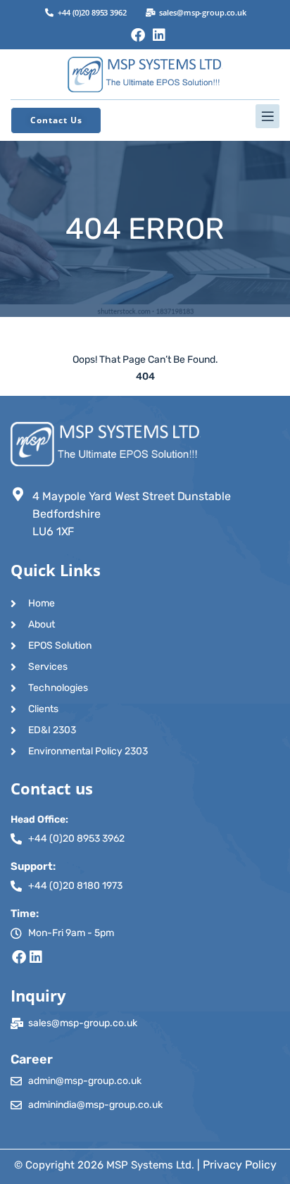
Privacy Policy (240, 1164)
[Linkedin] (159, 35)
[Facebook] (138, 35)
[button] (145, 116)
